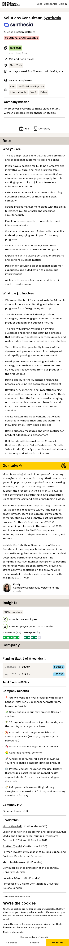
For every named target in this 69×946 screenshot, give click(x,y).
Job (26, 128)
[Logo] (11, 4)
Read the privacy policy (13, 932)
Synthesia (52, 18)
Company (44, 128)
